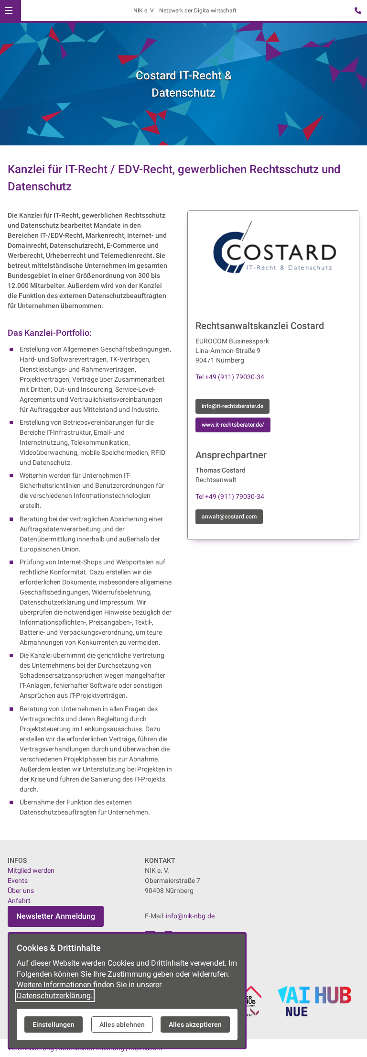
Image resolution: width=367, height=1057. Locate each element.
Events (18, 880)
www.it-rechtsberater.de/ (233, 424)
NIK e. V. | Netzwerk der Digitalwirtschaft (185, 10)
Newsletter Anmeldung (55, 916)
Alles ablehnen (122, 1024)
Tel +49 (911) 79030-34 (229, 377)
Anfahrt (19, 900)
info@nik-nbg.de (190, 916)
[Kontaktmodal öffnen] (355, 11)
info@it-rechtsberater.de (232, 406)
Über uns (21, 890)
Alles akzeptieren (195, 1024)
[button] (8, 10)
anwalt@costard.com (229, 516)
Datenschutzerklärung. (55, 995)
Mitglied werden (31, 870)
